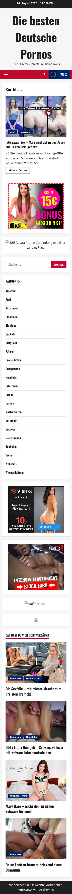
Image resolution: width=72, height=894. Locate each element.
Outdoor (10, 429)
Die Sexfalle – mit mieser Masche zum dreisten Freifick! (33, 691)
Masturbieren (14, 412)
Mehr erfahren (19, 171)
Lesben (10, 403)
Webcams (11, 464)
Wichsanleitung (15, 472)
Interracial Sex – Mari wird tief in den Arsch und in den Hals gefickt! (36, 116)
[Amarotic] (36, 567)
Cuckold (10, 334)
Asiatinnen (12, 308)
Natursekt (12, 420)
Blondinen (12, 317)
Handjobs (11, 377)
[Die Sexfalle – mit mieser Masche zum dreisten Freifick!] (36, 662)
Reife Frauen (13, 438)
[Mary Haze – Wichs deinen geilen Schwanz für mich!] (36, 780)
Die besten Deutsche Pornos (36, 37)
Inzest (9, 394)
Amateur (11, 291)
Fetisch (10, 351)
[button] (6, 74)
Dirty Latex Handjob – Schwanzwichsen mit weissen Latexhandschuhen (34, 750)
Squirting (11, 446)
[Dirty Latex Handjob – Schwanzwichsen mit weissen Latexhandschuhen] (36, 721)
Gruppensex (13, 368)
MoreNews (25, 890)
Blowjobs (11, 325)
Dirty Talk (11, 342)
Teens (9, 455)
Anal (12, 132)
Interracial (25, 132)
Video (63, 74)
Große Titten (13, 360)
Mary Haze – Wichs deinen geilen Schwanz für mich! (30, 808)
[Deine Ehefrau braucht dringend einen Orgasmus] (36, 838)
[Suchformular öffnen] (44, 74)
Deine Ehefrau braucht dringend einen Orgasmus (34, 867)
